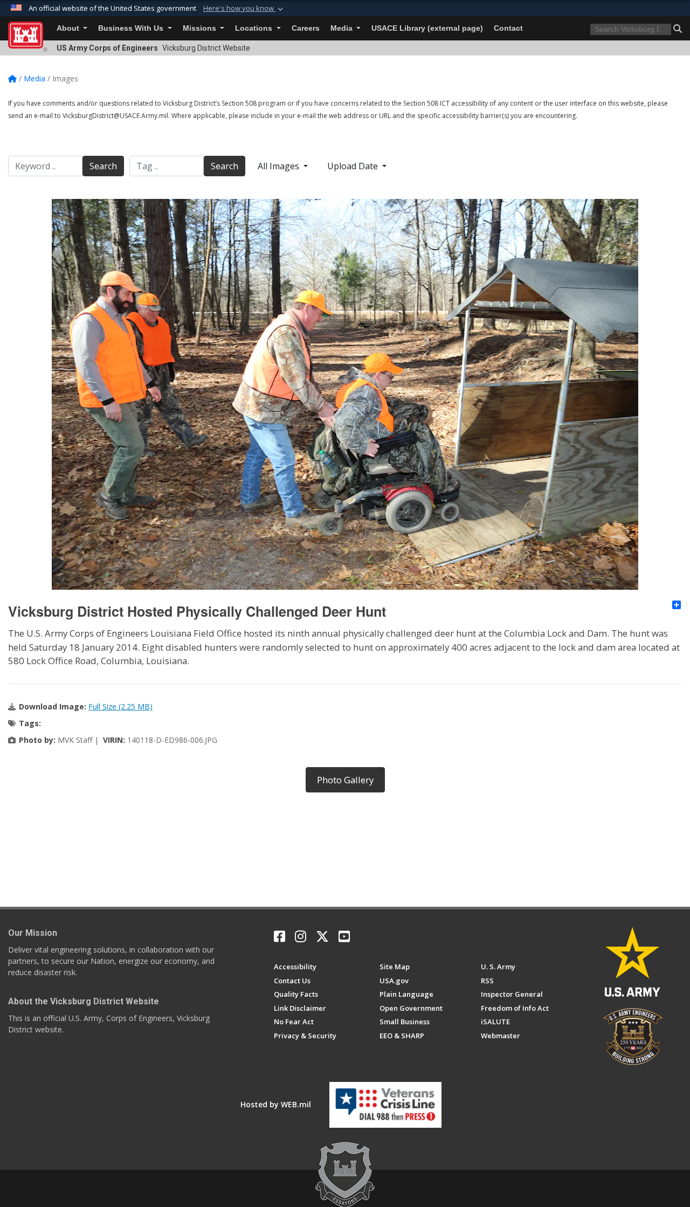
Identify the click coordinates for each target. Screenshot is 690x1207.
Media (342, 28)
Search (103, 166)
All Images (279, 166)
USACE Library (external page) (427, 28)
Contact (508, 28)
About (69, 28)
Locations (254, 28)
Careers (306, 28)
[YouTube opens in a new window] (344, 936)
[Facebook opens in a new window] (279, 936)
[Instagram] (300, 936)
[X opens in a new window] (322, 936)
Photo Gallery (345, 780)
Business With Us (131, 28)
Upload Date (353, 166)
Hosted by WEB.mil (275, 1104)
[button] (244, 8)
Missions (200, 28)
